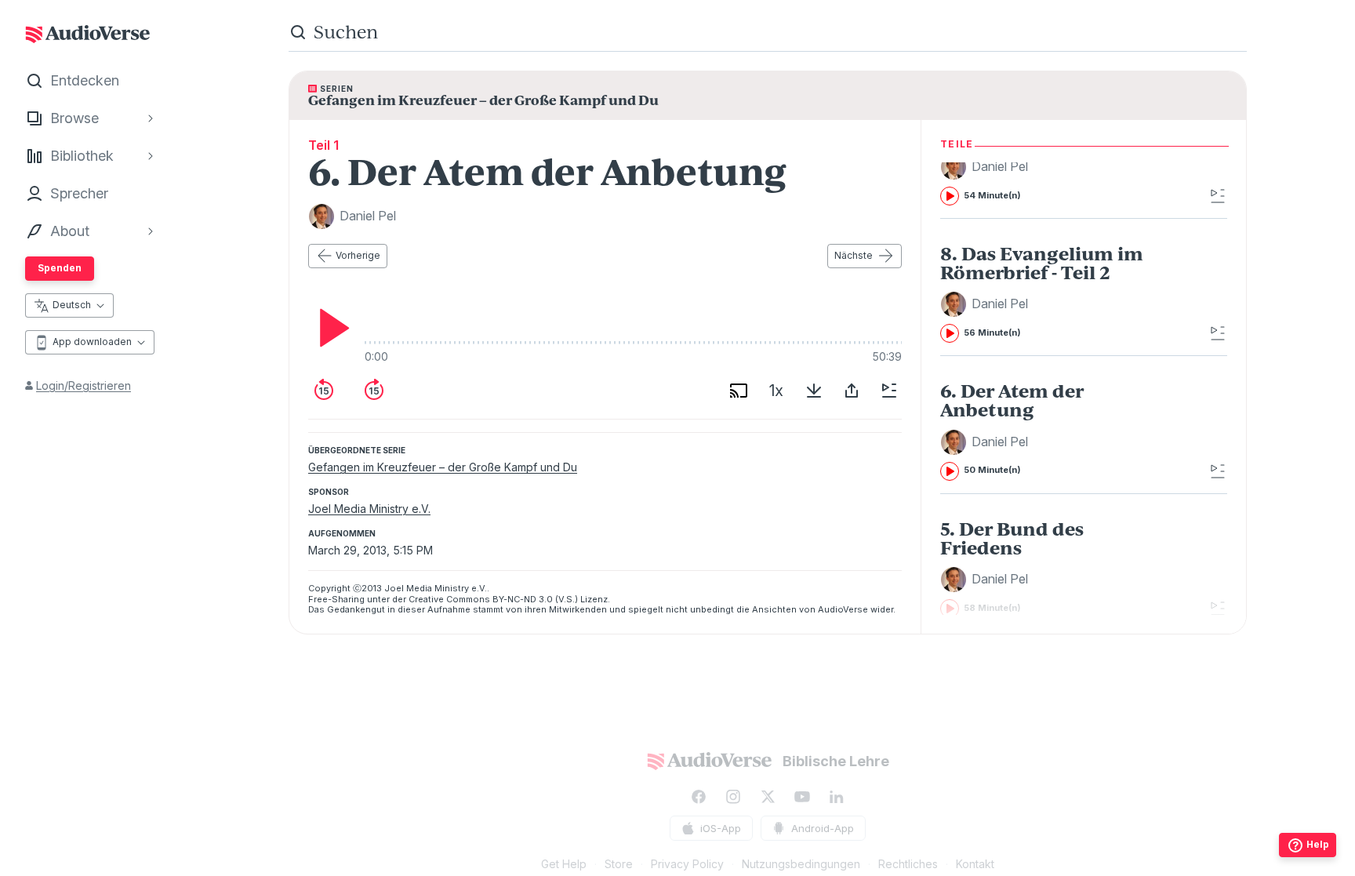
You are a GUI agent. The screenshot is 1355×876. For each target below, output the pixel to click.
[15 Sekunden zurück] (324, 390)
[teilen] (851, 390)
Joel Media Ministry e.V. (369, 508)
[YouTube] (802, 797)
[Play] (330, 328)
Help (1317, 844)
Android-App (822, 828)
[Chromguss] (738, 390)
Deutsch (72, 305)
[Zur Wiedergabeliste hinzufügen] (889, 390)
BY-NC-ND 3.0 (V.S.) (535, 599)
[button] (986, 167)
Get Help (564, 864)
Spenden (60, 268)
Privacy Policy (687, 864)
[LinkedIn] (837, 797)
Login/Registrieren (83, 385)
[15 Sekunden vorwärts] (374, 390)
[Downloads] (813, 390)
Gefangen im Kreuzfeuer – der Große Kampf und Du (442, 467)
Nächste (853, 255)
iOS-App (720, 828)
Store (619, 864)
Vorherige (358, 255)
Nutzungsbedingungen (801, 864)
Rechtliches (908, 864)
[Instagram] (733, 797)
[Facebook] (699, 797)
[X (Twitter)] (768, 797)
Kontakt (975, 864)
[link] (1052, 293)
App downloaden (92, 341)
